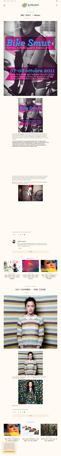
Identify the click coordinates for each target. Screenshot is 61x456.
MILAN (33, 12)
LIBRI (46, 437)
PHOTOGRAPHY (50, 273)
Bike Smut (22, 133)
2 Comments (31, 251)
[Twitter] (22, 234)
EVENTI (31, 12)
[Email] (24, 234)
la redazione (26, 292)
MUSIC (12, 273)
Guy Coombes (22, 376)
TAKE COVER (19, 409)
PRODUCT (33, 450)
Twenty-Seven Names (36, 376)
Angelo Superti (26, 18)
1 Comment (30, 415)
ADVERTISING (27, 286)
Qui (13, 182)
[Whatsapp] (18, 234)
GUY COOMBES (15, 409)
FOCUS (30, 286)
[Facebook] (20, 234)
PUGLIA (14, 273)
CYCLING (28, 12)
